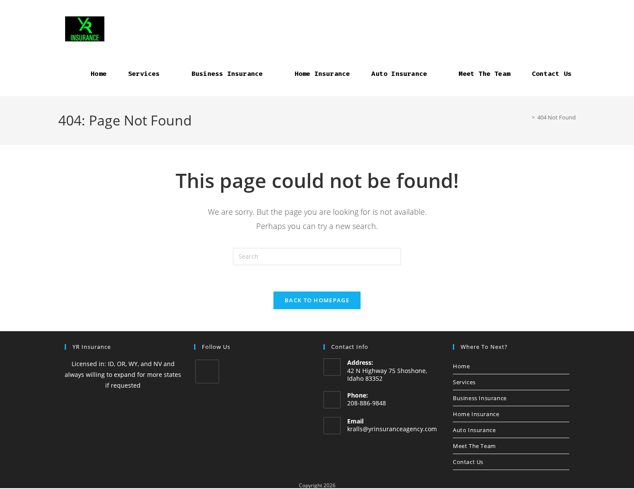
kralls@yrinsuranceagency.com (392, 429)
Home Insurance (476, 414)
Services (464, 382)
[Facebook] (207, 371)
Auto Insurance (474, 430)
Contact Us (468, 462)
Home (461, 366)
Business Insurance (480, 398)
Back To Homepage (317, 300)
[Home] (527, 117)
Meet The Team (474, 446)
